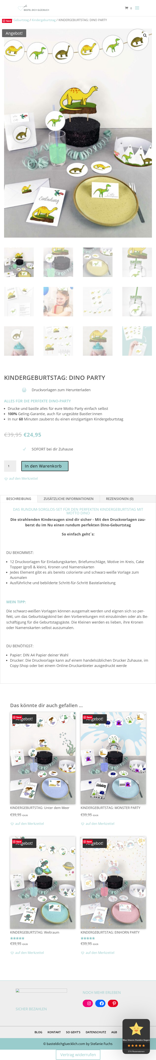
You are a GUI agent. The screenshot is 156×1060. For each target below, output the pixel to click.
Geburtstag (21, 20)
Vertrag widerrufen (78, 1054)
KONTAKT (54, 1032)
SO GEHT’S (73, 1032)
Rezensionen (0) (119, 499)
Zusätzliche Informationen (69, 499)
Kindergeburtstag (44, 20)
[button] (145, 35)
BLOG (38, 1032)
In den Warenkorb (43, 466)
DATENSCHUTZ (96, 1032)
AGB (114, 1032)
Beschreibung (18, 499)
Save (8, 20)
